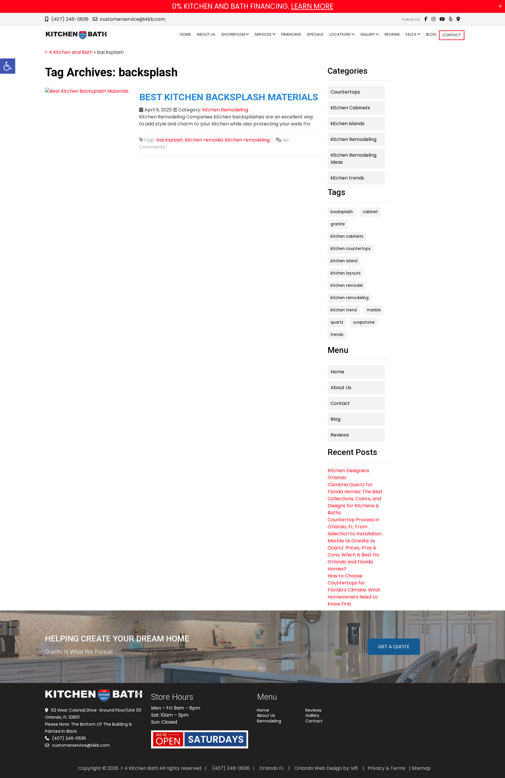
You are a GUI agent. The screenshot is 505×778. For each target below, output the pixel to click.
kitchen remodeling (247, 140)
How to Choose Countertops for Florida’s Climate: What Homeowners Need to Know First (354, 589)
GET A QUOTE (393, 646)
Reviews (340, 435)
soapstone (364, 322)
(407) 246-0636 (70, 19)
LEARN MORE (312, 6)
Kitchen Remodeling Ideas (353, 158)
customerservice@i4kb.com (132, 19)
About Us (341, 387)
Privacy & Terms (386, 768)
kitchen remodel (204, 140)
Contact (340, 403)
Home (337, 371)
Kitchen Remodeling (225, 109)
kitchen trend (344, 310)
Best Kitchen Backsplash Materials (228, 97)
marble (374, 310)
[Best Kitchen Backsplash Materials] (87, 91)
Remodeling (269, 721)
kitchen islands (347, 123)
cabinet (370, 212)
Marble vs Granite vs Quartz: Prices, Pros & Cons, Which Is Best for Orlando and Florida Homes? (354, 554)
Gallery (312, 715)
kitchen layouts (346, 273)
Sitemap (421, 768)
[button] (7, 66)
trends (337, 334)
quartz (337, 322)
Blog (335, 419)
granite (338, 224)
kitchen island (344, 261)
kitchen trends (347, 178)
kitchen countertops (351, 248)
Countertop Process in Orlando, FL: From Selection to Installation (355, 526)
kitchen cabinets (347, 236)
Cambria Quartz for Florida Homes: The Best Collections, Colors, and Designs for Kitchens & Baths (355, 498)
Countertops (345, 92)
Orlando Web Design (318, 768)
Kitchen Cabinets (350, 107)
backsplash (169, 140)
